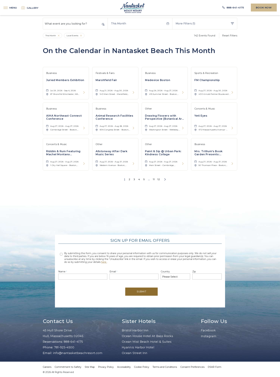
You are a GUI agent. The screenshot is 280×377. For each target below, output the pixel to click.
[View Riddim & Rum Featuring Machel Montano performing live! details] (84, 164)
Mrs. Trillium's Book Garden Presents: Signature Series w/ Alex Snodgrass (212, 153)
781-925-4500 (64, 347)
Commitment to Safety (68, 367)
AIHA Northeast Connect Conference (64, 117)
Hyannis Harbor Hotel (138, 347)
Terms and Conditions (164, 367)
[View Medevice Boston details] (183, 92)
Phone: (48, 347)
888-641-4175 (73, 342)
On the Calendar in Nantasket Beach (129, 51)
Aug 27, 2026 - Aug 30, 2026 (212, 90)
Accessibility (124, 367)
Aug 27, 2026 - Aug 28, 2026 (114, 126)
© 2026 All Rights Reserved (58, 372)
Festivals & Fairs (105, 73)
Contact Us (58, 321)
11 (154, 179)
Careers (47, 367)
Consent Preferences (192, 367)
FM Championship (207, 80)
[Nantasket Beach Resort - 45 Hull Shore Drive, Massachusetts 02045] (132, 8)
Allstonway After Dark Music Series (111, 153)
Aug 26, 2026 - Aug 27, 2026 (163, 90)
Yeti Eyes (200, 115)
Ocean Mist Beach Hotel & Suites (146, 342)
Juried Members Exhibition (65, 80)
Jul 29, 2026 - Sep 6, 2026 (63, 90)
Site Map (90, 367)
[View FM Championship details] (232, 92)
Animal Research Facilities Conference (114, 117)
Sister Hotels (139, 321)
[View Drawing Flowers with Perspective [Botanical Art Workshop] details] (183, 128)
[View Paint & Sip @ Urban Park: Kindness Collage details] (183, 164)
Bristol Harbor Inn (135, 330)
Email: (48, 353)
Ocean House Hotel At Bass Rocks (147, 336)
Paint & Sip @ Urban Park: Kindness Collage (163, 153)
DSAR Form (214, 367)
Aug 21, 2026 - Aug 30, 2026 (114, 90)
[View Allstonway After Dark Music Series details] (133, 164)
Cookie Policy (141, 367)
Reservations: (53, 342)
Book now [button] (264, 7)
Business (51, 73)
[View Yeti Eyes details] (232, 128)
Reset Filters (229, 35)
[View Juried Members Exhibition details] (84, 92)
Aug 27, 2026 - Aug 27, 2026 (64, 126)
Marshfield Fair (106, 80)
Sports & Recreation (206, 73)
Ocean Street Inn (134, 353)
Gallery (33, 7)
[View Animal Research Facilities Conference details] (133, 128)
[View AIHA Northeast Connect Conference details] (84, 128)
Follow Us (214, 321)
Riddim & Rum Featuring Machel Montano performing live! (63, 153)
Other (148, 108)
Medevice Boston (157, 80)
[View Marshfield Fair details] (133, 92)
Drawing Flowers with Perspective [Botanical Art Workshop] (164, 117)
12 (158, 179)
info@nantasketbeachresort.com (77, 353)
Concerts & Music (204, 108)
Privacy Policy (106, 367)
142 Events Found (204, 35)
